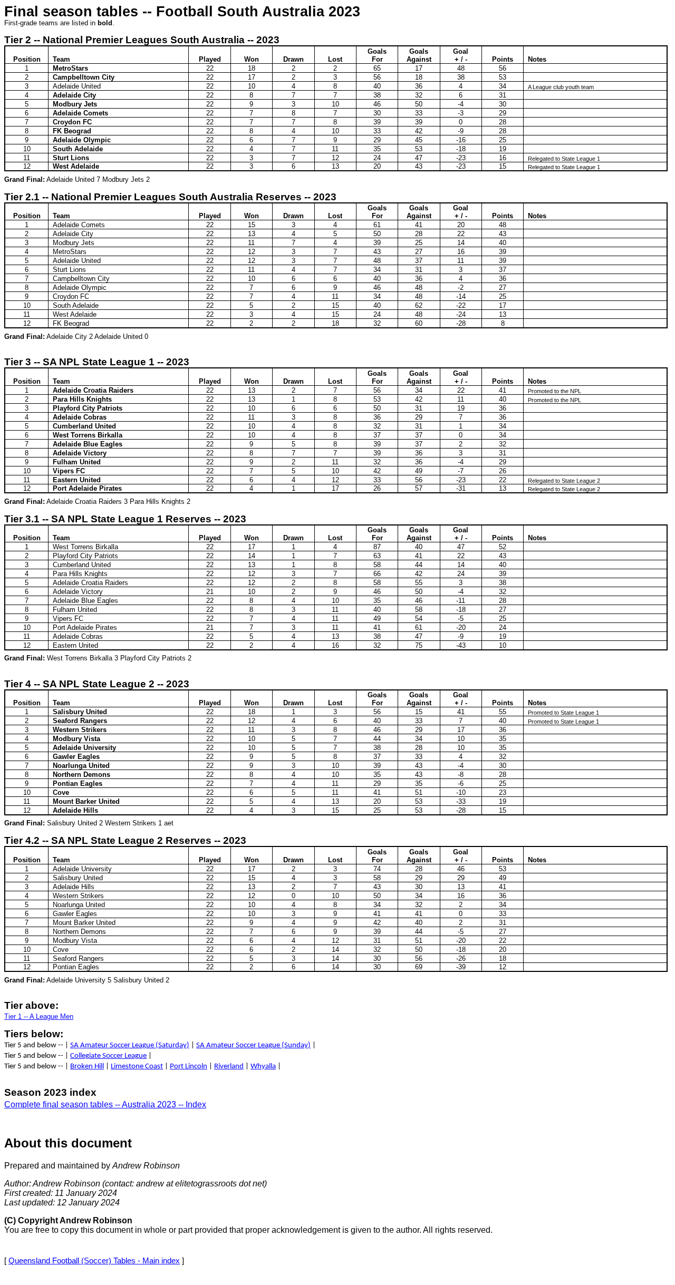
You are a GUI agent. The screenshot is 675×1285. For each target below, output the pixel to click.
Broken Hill (87, 1066)
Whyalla (263, 1066)
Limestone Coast (137, 1066)
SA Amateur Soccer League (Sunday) (253, 1045)
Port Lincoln (188, 1066)
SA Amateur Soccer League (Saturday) (129, 1045)
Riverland (229, 1066)
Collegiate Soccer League (108, 1056)
